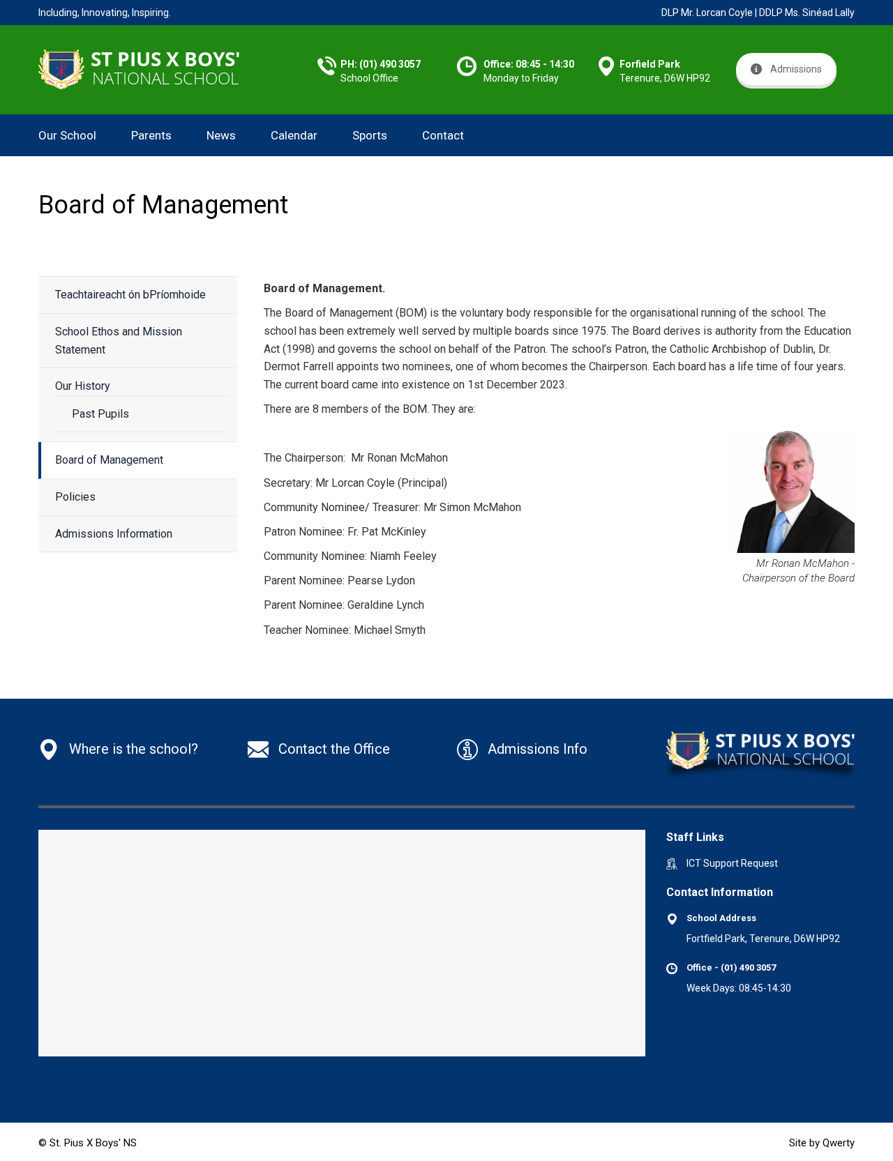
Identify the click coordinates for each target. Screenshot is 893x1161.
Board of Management (109, 459)
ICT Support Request (732, 863)
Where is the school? (133, 749)
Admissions (796, 69)
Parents (151, 135)
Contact (443, 135)
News (221, 135)
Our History (82, 386)
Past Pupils (100, 413)
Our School (67, 135)
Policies (75, 496)
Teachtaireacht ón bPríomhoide (130, 294)
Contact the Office (334, 749)
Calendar (294, 135)
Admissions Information (113, 533)
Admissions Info (537, 749)
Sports (369, 135)
